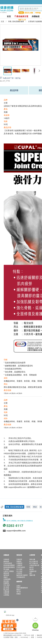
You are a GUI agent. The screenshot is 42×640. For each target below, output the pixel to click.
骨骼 (28, 506)
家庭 (32, 637)
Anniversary (24, 637)
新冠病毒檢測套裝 (9, 567)
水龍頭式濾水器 (34, 565)
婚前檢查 (6, 573)
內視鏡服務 (7, 579)
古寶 (5, 102)
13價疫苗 (19, 565)
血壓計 (18, 586)
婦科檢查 (6, 561)
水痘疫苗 (19, 573)
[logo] (7, 13)
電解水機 (32, 575)
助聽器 (18, 594)
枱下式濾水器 (33, 563)
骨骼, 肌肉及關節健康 (14, 506)
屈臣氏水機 (29, 12)
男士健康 (6, 569)
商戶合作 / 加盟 (29, 635)
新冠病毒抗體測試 (9, 565)
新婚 (16, 637)
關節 (35, 506)
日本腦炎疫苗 (20, 577)
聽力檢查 (6, 589)
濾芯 (30, 573)
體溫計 (18, 590)
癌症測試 (6, 581)
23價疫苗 (19, 563)
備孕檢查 (6, 575)
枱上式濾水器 (33, 561)
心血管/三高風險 (9, 571)
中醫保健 (6, 591)
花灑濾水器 (32, 571)
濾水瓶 (31, 569)
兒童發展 (6, 593)
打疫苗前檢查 (8, 563)
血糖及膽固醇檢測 (22, 588)
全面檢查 (6, 559)
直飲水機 (32, 559)
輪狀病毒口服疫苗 (22, 575)
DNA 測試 (7, 585)
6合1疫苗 (19, 571)
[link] (9, 615)
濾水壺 (31, 567)
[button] (39, 70)
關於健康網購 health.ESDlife (12, 635)
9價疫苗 (18, 561)
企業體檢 (6, 595)
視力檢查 (6, 587)
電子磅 (18, 592)
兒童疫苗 (19, 559)
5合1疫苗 (19, 569)
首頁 (9, 16)
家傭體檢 (6, 583)
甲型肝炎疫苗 (20, 567)
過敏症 (6, 577)
